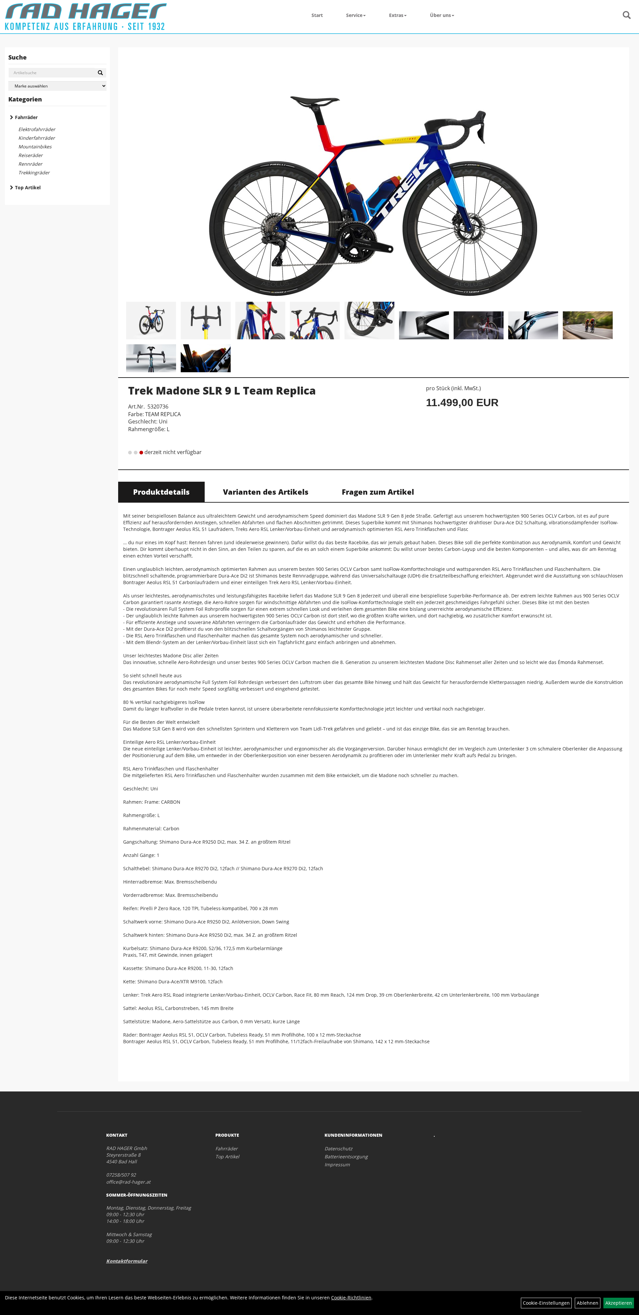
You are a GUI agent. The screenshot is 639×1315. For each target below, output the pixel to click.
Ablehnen (587, 1303)
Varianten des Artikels (266, 492)
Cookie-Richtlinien (351, 1297)
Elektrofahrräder (36, 129)
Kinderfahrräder (36, 138)
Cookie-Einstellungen (546, 1303)
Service (354, 15)
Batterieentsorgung (346, 1156)
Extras (396, 15)
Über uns (440, 15)
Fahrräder (26, 117)
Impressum (337, 1164)
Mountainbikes (35, 146)
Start (317, 15)
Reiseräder (30, 155)
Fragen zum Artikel (378, 492)
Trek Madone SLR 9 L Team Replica (222, 390)
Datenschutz (338, 1148)
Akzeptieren (618, 1303)
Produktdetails (161, 492)
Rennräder (30, 164)
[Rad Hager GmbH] (86, 16)
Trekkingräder (34, 172)
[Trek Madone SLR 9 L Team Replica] (373, 175)
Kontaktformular (126, 1261)
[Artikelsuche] (627, 15)
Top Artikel (28, 187)
